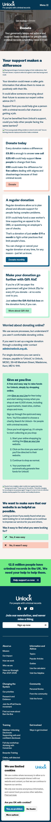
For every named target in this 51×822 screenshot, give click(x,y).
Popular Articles (36, 658)
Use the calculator (37, 668)
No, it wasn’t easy (18, 545)
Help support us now (24, 580)
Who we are (8, 665)
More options (12, 814)
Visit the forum (36, 698)
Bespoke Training (10, 752)
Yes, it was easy (17, 537)
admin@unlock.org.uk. (15, 348)
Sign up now (23, 625)
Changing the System (9, 685)
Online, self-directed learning (11, 758)
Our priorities (8, 691)
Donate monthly (17, 259)
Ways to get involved (38, 729)
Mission (6, 650)
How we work (8, 660)
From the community (38, 693)
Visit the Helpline (37, 672)
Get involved (21, 20)
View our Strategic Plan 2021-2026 (11, 671)
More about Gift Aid (19, 310)
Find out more (11, 794)
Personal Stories (37, 688)
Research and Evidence (9, 697)
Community (35, 683)
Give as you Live (20, 395)
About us (7, 645)
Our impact (7, 655)
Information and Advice (37, 647)
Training (6, 724)
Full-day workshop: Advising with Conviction (11, 745)
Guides (33, 663)
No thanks (31, 808)
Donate (12, 184)
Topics (32, 653)
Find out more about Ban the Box (11, 712)
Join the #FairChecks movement (12, 705)
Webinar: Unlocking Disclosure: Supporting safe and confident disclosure (11, 733)
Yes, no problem (14, 808)
